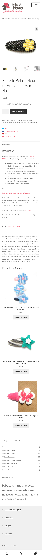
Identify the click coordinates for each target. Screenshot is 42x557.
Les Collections (9, 470)
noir (28, 122)
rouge (4, 499)
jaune (18, 122)
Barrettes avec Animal (11, 463)
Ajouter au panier (18, 111)
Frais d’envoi (9, 518)
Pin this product (10, 134)
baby (10, 122)
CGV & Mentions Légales (13, 510)
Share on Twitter (11, 129)
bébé (14, 122)
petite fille (27, 494)
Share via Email (10, 136)
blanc (14, 485)
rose (35, 494)
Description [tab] (6, 144)
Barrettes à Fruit (9, 457)
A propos (8, 526)
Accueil (6, 19)
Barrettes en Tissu (26, 120)
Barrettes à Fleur (15, 19)
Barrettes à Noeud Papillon (12, 460)
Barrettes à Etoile (9, 450)
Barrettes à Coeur (9, 447)
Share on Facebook (11, 131)
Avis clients (8, 534)
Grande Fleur (7, 490)
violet (28, 499)
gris (14, 490)
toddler (11, 498)
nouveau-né (33, 122)
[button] (36, 29)
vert (24, 499)
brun (22, 486)
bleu (19, 485)
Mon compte (7, 553)
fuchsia (32, 486)
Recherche (21, 553)
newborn (23, 122)
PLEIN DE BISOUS (14, 227)
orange (19, 495)
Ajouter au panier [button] (21, 317)
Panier (32, 552)
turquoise (19, 499)
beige (9, 486)
